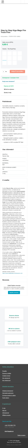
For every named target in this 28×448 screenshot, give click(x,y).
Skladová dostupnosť (7, 390)
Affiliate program (6, 415)
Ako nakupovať (6, 378)
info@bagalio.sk (9, 431)
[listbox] (14, 58)
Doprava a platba (6, 373)
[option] (4, 53)
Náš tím (4, 410)
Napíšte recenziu (14, 292)
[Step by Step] (6, 186)
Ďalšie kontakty (21, 435)
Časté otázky (5, 397)
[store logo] (10, 3)
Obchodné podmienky (8, 393)
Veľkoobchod (5, 412)
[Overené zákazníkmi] (22, 354)
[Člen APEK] (6, 354)
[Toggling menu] (3, 1)
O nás (3, 408)
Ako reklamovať (6, 380)
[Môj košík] (26, 2)
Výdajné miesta (6, 375)
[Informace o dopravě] (14, 86)
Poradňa (4, 371)
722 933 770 (10, 425)
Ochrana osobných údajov (9, 395)
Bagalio (18, 440)
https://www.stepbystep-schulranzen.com (12, 273)
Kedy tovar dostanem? (8, 81)
